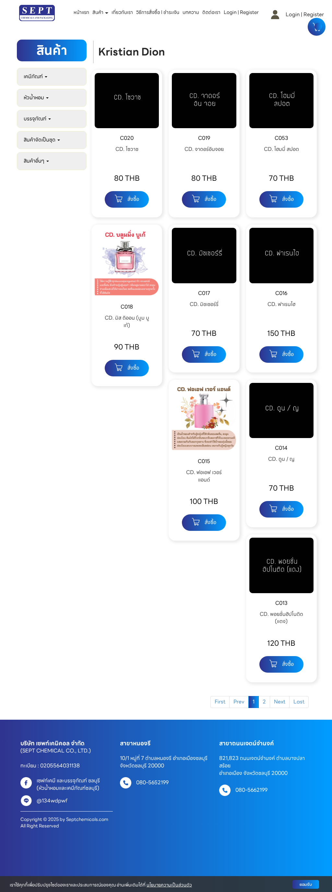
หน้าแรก (81, 12)
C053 (281, 138)
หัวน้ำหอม (34, 97)
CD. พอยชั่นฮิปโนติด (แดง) (281, 618)
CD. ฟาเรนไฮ (281, 304)
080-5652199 (152, 782)
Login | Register (241, 12)
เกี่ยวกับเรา (122, 12)
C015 (204, 461)
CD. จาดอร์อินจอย (204, 149)
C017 (204, 293)
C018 (127, 307)
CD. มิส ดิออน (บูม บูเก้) (127, 321)
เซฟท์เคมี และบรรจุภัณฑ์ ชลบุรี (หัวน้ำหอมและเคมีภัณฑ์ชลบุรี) (69, 784)
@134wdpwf (52, 801)
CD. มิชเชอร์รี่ (204, 304)
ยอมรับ (306, 884)
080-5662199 (251, 790)
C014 (281, 448)
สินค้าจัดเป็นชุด (40, 140)
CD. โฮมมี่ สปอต (281, 149)
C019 (204, 138)
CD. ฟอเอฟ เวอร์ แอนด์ (204, 476)
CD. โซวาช (126, 149)
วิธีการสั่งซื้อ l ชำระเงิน (157, 12)
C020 (127, 138)
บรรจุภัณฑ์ (36, 119)
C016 (281, 293)
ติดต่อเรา (211, 12)
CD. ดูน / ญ (281, 459)
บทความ (191, 12)
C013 (281, 603)
